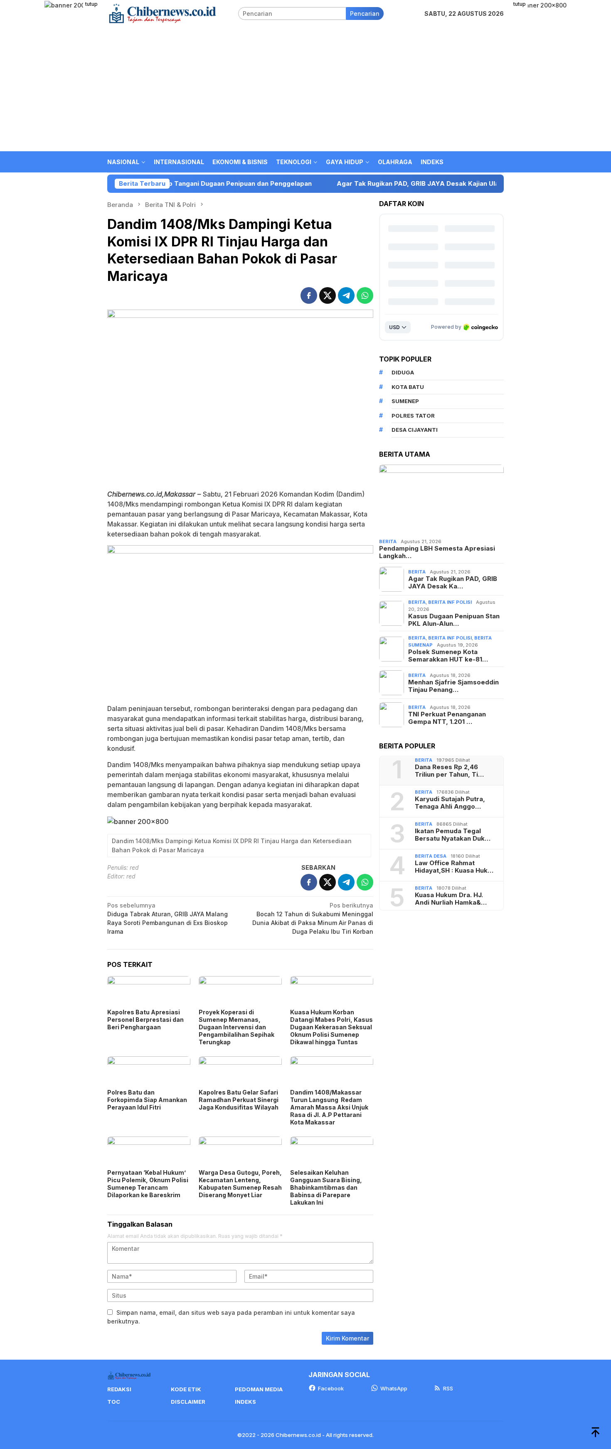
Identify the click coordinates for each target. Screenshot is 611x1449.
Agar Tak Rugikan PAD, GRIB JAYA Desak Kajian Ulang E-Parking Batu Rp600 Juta (409, 183)
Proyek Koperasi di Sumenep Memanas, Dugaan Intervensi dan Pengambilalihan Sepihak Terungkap (236, 1027)
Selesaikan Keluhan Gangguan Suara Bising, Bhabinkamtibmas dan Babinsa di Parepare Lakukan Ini (326, 1187)
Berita (388, 541)
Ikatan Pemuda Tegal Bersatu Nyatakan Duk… (452, 834)
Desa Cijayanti (415, 429)
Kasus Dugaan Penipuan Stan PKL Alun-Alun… (454, 620)
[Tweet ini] (327, 295)
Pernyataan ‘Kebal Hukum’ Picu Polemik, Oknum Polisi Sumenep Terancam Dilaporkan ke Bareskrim (147, 1183)
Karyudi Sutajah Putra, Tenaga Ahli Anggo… (450, 802)
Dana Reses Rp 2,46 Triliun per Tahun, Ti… (449, 770)
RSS (448, 1388)
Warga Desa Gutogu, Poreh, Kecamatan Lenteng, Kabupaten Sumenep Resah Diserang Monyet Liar (240, 1183)
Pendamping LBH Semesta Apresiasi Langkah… (437, 552)
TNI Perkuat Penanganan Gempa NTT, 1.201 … (447, 718)
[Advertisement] (305, 89)
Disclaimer (188, 1401)
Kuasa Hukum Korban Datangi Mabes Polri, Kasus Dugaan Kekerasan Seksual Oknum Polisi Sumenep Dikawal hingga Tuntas (331, 1027)
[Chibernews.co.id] (162, 12)
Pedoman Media (259, 1389)
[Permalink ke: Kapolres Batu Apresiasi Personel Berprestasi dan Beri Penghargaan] (148, 991)
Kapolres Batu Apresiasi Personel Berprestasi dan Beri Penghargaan (145, 1020)
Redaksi (119, 1389)
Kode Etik (186, 1389)
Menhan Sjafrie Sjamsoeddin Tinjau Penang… (453, 686)
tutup (91, 4)
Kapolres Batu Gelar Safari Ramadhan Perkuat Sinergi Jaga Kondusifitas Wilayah (238, 1100)
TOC (113, 1401)
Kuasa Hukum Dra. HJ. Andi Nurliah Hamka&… (451, 898)
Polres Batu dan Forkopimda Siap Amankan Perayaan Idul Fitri (147, 1100)
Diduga (403, 372)
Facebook (331, 1388)
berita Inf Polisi (450, 602)
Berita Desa (430, 856)
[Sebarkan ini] (309, 295)
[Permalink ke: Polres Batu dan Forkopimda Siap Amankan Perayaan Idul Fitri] (148, 1071)
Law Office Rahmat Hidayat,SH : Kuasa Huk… (454, 866)
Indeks (245, 1401)
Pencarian (364, 13)
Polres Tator (413, 415)
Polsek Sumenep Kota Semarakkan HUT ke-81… (448, 655)
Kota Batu (408, 387)
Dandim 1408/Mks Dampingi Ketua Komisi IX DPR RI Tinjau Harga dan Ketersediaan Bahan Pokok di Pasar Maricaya (232, 845)
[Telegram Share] (346, 295)
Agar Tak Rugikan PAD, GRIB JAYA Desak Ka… (452, 582)
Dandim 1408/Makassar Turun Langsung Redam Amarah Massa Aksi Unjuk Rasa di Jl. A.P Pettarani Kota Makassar (329, 1107)
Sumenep (405, 401)
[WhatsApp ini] (365, 295)
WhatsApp (393, 1388)
